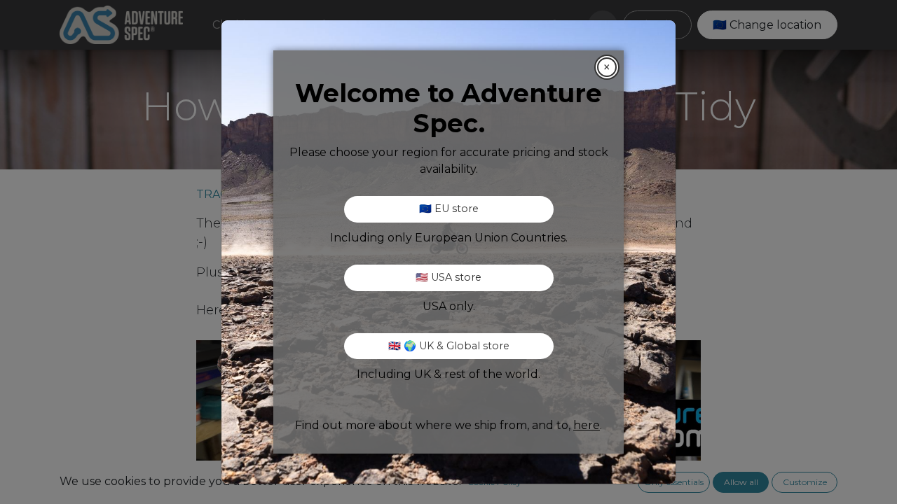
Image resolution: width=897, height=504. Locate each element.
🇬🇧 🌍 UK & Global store (448, 346)
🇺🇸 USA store (448, 277)
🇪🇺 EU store (449, 208)
